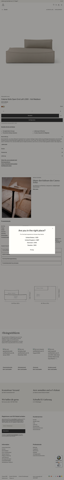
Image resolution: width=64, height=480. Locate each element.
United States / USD (32, 237)
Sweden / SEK (31, 245)
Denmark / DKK (32, 243)
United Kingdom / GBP (32, 240)
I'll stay (32, 250)
